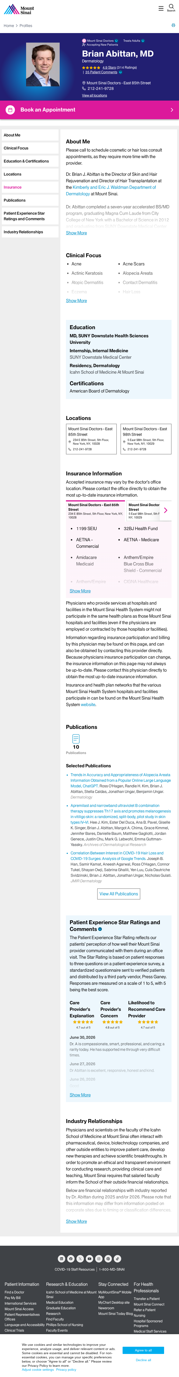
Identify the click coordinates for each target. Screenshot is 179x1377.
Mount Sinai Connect (149, 1304)
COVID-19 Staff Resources (75, 1269)
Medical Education (59, 1302)
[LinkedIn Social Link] (61, 1258)
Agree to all (143, 1350)
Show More (76, 233)
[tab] (30, 135)
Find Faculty (55, 1319)
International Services (20, 1303)
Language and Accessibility (25, 1325)
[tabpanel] (118, 186)
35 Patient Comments (101, 72)
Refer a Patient (144, 1310)
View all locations (94, 95)
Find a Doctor (14, 1292)
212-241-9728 (101, 88)
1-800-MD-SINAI (111, 1269)
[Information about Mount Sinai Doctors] (116, 41)
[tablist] (29, 181)
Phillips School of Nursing (64, 1325)
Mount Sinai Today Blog (115, 1314)
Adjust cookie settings (38, 1369)
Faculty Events (57, 1330)
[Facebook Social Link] (71, 1258)
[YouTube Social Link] (89, 1258)
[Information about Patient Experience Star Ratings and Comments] (120, 72)
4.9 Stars (109, 67)
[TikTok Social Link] (117, 1258)
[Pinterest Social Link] (108, 1258)
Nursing (139, 1315)
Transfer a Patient (147, 1299)
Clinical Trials (14, 1330)
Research (53, 1314)
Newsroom (106, 1308)
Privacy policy (66, 1369)
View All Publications (119, 894)
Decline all (143, 1360)
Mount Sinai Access (19, 1309)
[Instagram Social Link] (99, 1258)
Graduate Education (61, 1308)
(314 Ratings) (127, 68)
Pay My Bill (13, 1298)
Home (9, 25)
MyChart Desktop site (114, 1302)
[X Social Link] (80, 1258)
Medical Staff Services (150, 1331)
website (88, 704)
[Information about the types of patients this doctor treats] (143, 41)
